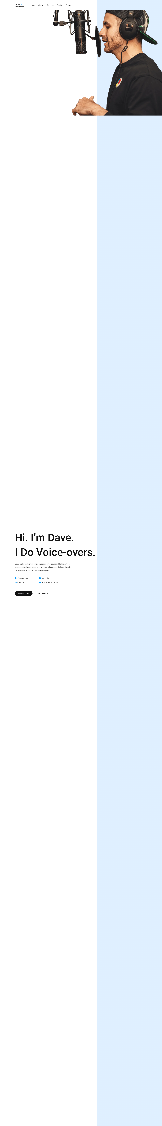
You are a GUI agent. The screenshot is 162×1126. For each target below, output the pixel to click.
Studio (59, 5)
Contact (69, 5)
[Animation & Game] (48, 582)
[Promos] (19, 582)
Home (32, 5)
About (40, 5)
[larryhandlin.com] (19, 5)
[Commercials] (21, 578)
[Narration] (44, 578)
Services (50, 5)
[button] (24, 593)
